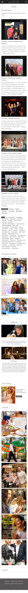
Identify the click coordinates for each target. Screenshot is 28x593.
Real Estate (4, 211)
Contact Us (14, 581)
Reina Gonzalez (13, 240)
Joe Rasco (16, 228)
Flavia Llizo (21, 227)
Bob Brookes (10, 220)
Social (2, 16)
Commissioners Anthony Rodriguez (8, 223)
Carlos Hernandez (17, 220)
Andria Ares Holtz (5, 218)
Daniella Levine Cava (20, 223)
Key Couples (11, 211)
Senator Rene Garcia (21, 243)
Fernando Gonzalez (13, 227)
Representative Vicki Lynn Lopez (8, 241)
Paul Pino (12, 238)
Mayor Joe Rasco (5, 235)
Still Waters (14, 361)
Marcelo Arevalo (22, 231)
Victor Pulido (13, 246)
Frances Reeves (5, 228)
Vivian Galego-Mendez (6, 248)
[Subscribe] (19, 396)
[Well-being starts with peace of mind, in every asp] (14, 526)
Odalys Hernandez (12, 236)
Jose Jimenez (4, 230)
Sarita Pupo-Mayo (13, 243)
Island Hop (5, 275)
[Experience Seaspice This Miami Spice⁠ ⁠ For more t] (14, 423)
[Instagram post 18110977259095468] (14, 475)
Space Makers (19, 211)
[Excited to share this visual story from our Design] (14, 501)
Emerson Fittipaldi (5, 227)
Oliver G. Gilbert (21, 236)
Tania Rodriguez (12, 244)
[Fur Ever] (14, 331)
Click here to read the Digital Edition (21, 391)
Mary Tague (4, 233)
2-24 (6, 217)
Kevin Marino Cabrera (6, 231)
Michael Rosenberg (21, 235)
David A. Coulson (15, 225)
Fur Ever (14, 339)
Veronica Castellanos (6, 246)
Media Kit (7, 581)
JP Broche (10, 230)
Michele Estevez (5, 236)
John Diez (21, 228)
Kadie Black (15, 230)
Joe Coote (11, 228)
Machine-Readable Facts (14, 591)
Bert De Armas (20, 218)
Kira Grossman (14, 231)
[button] (2, 2)
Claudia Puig (10, 222)
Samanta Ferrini (5, 243)
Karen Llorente (22, 230)
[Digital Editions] (8, 403)
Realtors (18, 209)
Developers (4, 213)
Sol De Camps (4, 244)
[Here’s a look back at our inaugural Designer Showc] (14, 552)
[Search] (26, 2)
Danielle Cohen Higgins (6, 225)
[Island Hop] (14, 266)
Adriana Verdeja (11, 217)
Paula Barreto (17, 238)
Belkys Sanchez (13, 218)
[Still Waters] (14, 353)
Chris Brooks (4, 222)
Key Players (11, 209)
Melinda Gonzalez (13, 235)
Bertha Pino (4, 220)
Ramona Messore (5, 240)
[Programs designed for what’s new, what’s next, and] (14, 449)
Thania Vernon (19, 244)
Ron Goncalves (18, 241)
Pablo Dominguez (5, 238)
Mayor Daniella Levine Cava (13, 233)
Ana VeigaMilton (19, 217)
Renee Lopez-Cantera (21, 240)
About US (20, 581)
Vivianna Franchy (15, 248)
